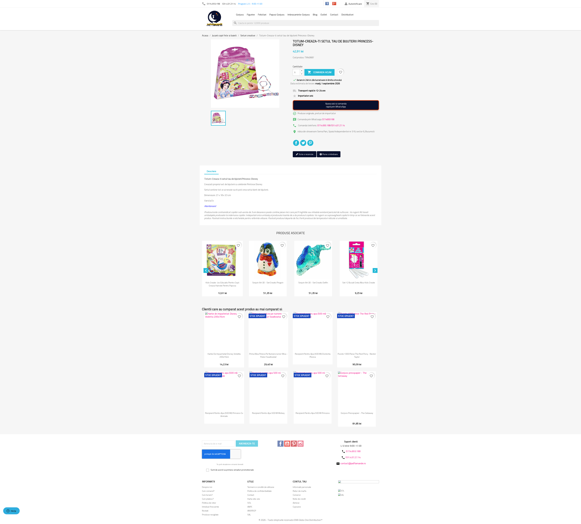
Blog (315, 14)
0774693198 (328, 119)
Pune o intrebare (330, 154)
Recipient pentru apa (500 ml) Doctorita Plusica (312, 355)
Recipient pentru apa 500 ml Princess (313, 413)
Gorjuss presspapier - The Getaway (357, 413)
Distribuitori (347, 14)
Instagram (300, 444)
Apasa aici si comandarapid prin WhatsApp (335, 105)
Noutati (205, 510)
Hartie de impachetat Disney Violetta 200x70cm (224, 355)
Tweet (303, 143)
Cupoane (297, 506)
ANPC (249, 506)
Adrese (296, 502)
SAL (249, 514)
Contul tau (300, 481)
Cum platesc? (208, 498)
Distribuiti (296, 143)
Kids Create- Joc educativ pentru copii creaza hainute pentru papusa (222, 284)
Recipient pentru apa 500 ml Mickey (268, 413)
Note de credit (299, 498)
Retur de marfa (299, 491)
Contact (334, 14)
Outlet (323, 14)
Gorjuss (240, 14)
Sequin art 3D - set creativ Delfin (313, 282)
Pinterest (310, 143)
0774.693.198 (213, 3)
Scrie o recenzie (305, 154)
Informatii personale (302, 487)
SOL (249, 502)
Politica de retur (209, 502)
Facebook (280, 444)
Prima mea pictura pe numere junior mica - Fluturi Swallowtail (268, 355)
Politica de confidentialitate (259, 491)
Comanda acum (319, 72)
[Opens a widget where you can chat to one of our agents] (11, 511)
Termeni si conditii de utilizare (260, 487)
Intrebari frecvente (210, 506)
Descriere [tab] (211, 171)
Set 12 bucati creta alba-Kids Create (358, 282)
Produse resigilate (210, 514)
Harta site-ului (253, 498)
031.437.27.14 (229, 3)
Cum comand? (208, 491)
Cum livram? (207, 494)
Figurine (251, 14)
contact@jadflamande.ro (353, 463)
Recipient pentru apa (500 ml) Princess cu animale (224, 414)
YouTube (287, 444)
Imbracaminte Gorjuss (298, 14)
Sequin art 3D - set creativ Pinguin (267, 282)
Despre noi (207, 487)
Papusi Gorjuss (276, 14)
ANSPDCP (251, 510)
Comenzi (297, 494)
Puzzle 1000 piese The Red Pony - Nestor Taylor (357, 355)
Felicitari (262, 14)
